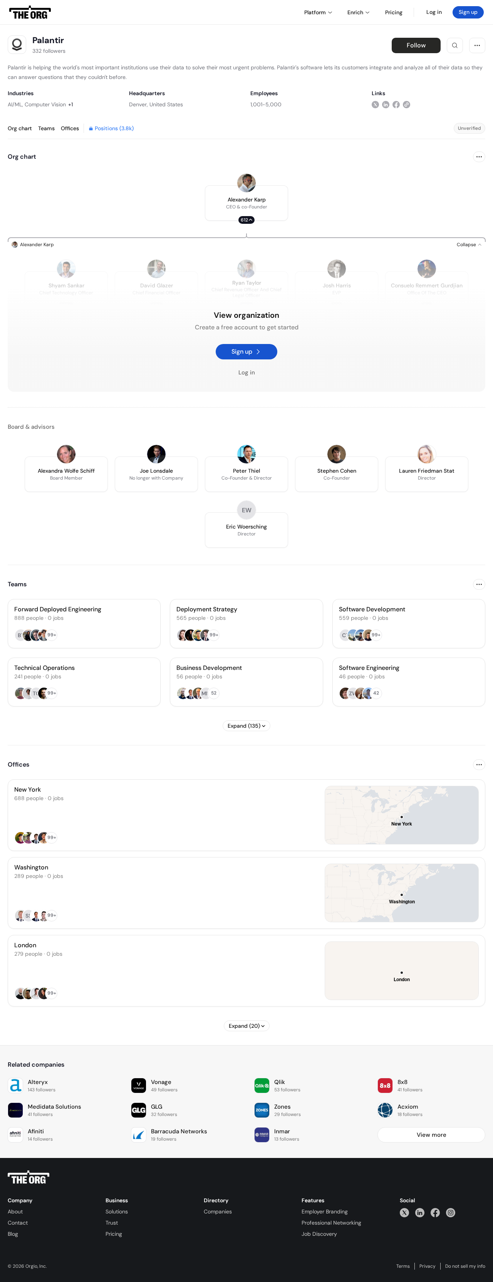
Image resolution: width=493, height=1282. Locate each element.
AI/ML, (15, 104)
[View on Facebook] (396, 104)
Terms (403, 1266)
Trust (112, 1222)
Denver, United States (156, 104)
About (15, 1211)
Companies (218, 1211)
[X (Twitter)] (404, 1212)
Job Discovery (319, 1233)
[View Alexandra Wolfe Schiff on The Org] (66, 454)
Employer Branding (325, 1211)
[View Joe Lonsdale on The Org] (156, 454)
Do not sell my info (465, 1266)
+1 (70, 104)
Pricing (114, 1233)
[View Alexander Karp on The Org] (246, 183)
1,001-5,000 (266, 104)
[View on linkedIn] (385, 104)
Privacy (427, 1266)
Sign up (468, 11)
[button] (246, 203)
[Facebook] (435, 1212)
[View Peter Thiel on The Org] (246, 454)
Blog (13, 1233)
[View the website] (406, 104)
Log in (434, 11)
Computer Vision (45, 104)
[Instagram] (450, 1212)
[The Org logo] (28, 1177)
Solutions (117, 1211)
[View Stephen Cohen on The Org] (336, 454)
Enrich (355, 12)
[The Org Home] (30, 12)
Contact (18, 1222)
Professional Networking (331, 1222)
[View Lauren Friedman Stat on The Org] (426, 454)
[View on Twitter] (375, 104)
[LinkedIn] (419, 1212)
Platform (315, 12)
